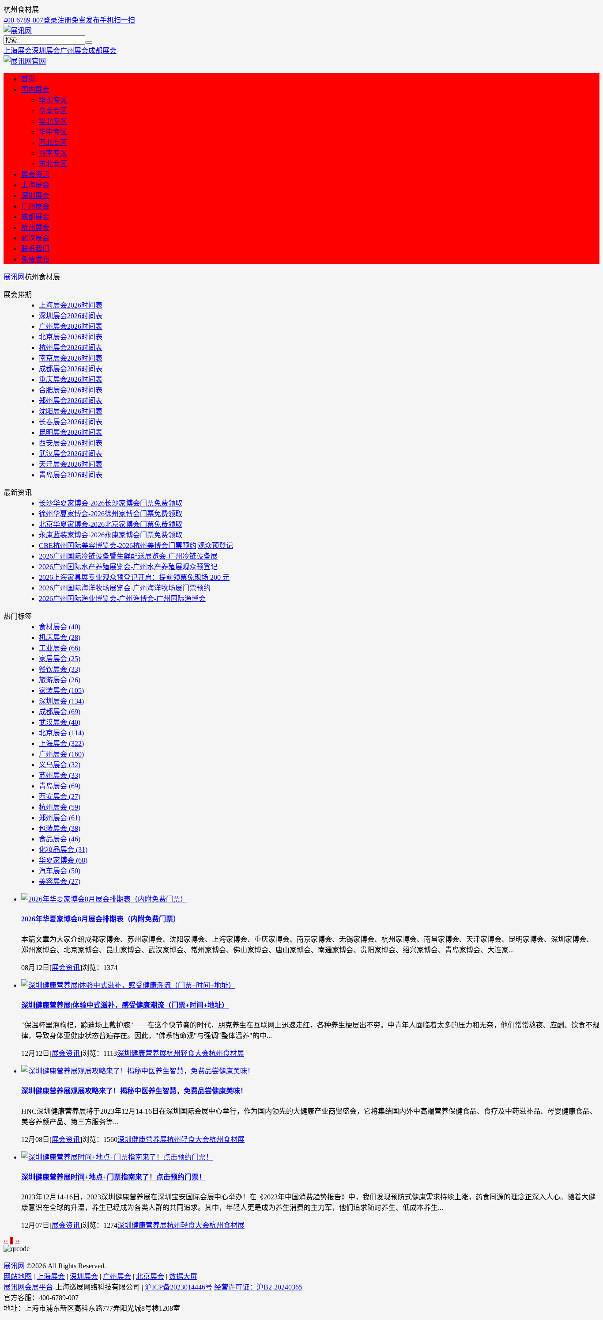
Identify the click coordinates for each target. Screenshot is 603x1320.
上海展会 (18, 50)
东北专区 (53, 163)
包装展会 (59, 828)
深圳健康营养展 (141, 1053)
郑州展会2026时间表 (70, 400)
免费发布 (86, 20)
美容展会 (59, 881)
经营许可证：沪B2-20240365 (258, 1287)
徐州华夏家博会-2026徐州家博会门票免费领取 (110, 513)
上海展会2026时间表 (70, 305)
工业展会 (59, 648)
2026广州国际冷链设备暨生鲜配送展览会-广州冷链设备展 (128, 556)
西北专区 (53, 142)
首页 (28, 79)
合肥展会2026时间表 (70, 390)
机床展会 (59, 637)
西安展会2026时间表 (70, 443)
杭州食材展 (226, 1053)
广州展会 (74, 50)
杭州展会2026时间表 (70, 347)
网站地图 (18, 1276)
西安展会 (59, 796)
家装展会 (61, 690)
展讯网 (14, 277)
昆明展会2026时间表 (70, 432)
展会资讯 (35, 174)
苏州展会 (59, 775)
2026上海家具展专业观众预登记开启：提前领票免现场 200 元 (134, 577)
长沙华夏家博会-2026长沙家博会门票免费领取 (110, 503)
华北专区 (53, 121)
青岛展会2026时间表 (70, 475)
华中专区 (53, 132)
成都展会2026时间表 (70, 369)
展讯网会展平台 (28, 1287)
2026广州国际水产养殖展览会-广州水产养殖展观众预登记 (128, 567)
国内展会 (35, 89)
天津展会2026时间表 (70, 464)
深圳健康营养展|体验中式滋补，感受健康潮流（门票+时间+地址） (125, 1005)
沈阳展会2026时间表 (70, 411)
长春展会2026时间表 (70, 422)
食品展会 (59, 839)
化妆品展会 (63, 849)
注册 (64, 20)
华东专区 (53, 100)
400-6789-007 (23, 20)
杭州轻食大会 (187, 1053)
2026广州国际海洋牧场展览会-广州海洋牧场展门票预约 (125, 588)
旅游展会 (59, 680)
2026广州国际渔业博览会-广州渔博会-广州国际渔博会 (122, 598)
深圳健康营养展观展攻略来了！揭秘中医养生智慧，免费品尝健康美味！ (134, 1091)
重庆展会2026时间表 (70, 379)
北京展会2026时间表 (70, 337)
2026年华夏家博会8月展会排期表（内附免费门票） (100, 919)
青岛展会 (59, 786)
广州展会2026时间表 (70, 326)
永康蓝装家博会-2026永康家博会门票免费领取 (110, 535)
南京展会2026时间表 (70, 358)
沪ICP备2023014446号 (178, 1287)
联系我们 (35, 248)
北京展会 (61, 733)
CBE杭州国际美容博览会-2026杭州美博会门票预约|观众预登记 (136, 545)
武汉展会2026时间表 (70, 453)
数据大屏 (183, 1276)
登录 (50, 20)
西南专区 (53, 153)
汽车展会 (59, 871)
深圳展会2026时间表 (70, 316)
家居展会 (59, 658)
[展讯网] (18, 30)
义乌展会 (59, 764)
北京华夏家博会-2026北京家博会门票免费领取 (110, 524)
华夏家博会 (63, 860)
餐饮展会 (59, 669)
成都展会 (102, 50)
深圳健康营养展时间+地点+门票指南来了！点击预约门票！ (113, 1177)
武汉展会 (35, 238)
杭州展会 (35, 227)
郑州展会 (59, 818)
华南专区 (53, 110)
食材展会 (59, 627)
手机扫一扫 (117, 20)
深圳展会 (46, 50)
